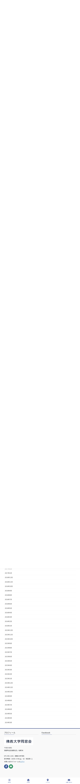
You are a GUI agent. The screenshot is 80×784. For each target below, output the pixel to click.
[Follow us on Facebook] (6, 766)
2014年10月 (9, 692)
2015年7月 (8, 652)
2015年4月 (8, 665)
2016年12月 (9, 577)
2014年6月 (8, 709)
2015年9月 (8, 643)
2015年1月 (8, 678)
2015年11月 (9, 635)
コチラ (22, 762)
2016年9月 (8, 591)
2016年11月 (9, 582)
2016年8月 (8, 595)
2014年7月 (8, 705)
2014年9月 (8, 696)
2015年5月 (8, 661)
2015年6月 (8, 656)
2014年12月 (9, 683)
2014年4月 (8, 718)
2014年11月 (9, 687)
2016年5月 (8, 608)
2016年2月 (8, 621)
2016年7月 (8, 599)
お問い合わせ (69, 782)
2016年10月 (9, 586)
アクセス (48, 782)
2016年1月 (8, 626)
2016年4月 (8, 613)
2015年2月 (8, 674)
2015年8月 (8, 648)
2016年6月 (8, 604)
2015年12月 (9, 630)
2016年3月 (8, 617)
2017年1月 (8, 573)
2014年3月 (8, 722)
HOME (28, 782)
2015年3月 (8, 670)
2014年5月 (8, 714)
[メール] (11, 766)
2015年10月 (9, 639)
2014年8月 (8, 700)
